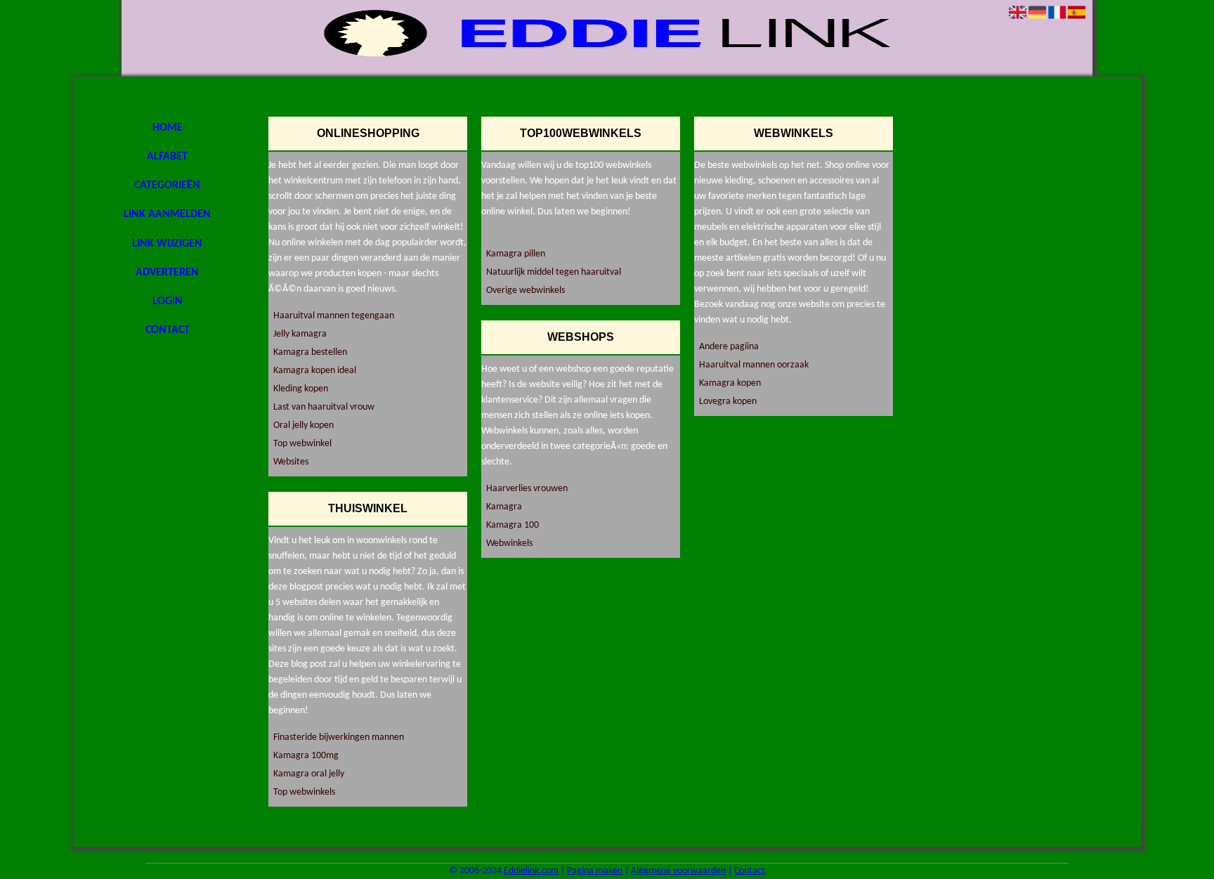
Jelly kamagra (300, 334)
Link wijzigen (167, 243)
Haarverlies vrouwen (527, 488)
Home (167, 128)
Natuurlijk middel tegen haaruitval (553, 272)
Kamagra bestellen (310, 352)
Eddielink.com (531, 871)
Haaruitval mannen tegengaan (333, 316)
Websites (290, 462)
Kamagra (504, 507)
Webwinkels (509, 543)
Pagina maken (594, 871)
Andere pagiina (729, 346)
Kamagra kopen (730, 383)
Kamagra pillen (515, 254)
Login (167, 301)
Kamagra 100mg (306, 755)
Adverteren (167, 272)
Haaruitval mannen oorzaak (754, 365)
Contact (167, 330)
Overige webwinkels (525, 290)
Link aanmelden (167, 214)
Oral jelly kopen (303, 425)
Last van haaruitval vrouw (323, 407)
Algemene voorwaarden (678, 871)
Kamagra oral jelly (308, 774)
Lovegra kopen (728, 401)
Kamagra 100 (512, 525)
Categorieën (167, 185)
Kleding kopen (300, 389)
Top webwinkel (302, 443)
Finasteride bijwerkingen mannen (338, 737)
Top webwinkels (304, 792)
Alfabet (167, 156)
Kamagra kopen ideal (314, 370)
